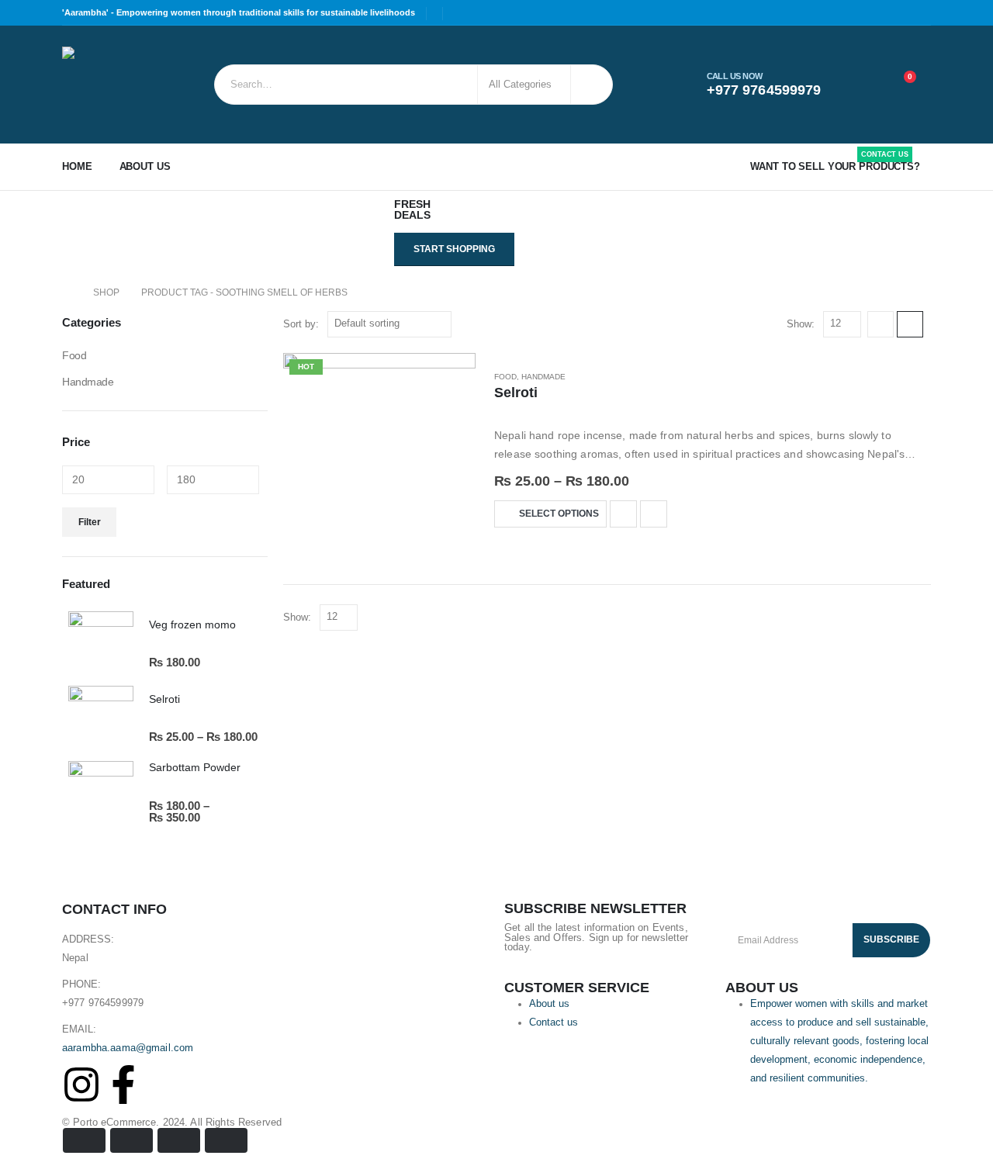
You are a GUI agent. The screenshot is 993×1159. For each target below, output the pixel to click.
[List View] (910, 324)
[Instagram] (81, 1084)
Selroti (516, 392)
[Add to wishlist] (623, 514)
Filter (89, 522)
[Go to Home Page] (66, 292)
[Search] (590, 84)
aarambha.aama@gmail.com (127, 1048)
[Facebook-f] (123, 1084)
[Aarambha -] (105, 85)
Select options (559, 513)
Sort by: (301, 324)
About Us (145, 166)
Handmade (543, 376)
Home (77, 166)
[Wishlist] (865, 84)
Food (505, 376)
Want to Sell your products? (835, 163)
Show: (801, 324)
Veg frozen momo (192, 624)
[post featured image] (379, 449)
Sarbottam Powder (194, 767)
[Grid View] (880, 324)
